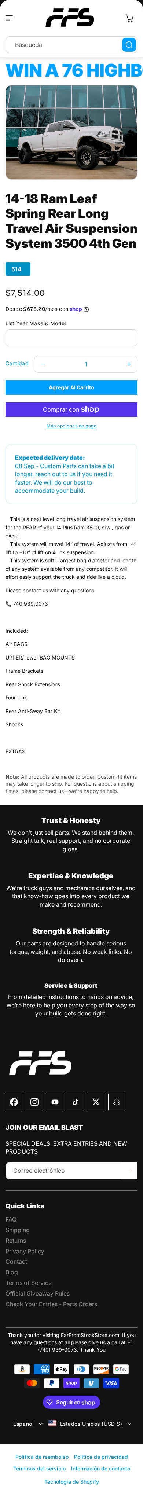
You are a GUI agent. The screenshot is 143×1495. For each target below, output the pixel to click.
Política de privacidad (101, 1457)
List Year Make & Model (36, 323)
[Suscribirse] (129, 1170)
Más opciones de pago (71, 426)
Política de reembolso (42, 1457)
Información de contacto (100, 1468)
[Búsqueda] (129, 45)
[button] (11, 17)
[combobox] (71, 45)
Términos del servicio (39, 1468)
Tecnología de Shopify (71, 1482)
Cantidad (17, 363)
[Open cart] (129, 18)
